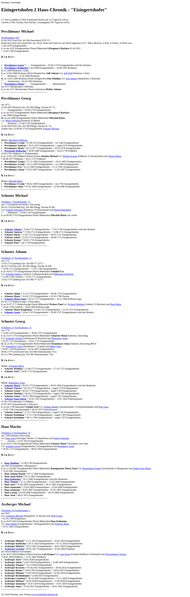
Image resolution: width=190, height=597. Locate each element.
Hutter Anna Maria (142, 468)
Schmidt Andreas (13, 274)
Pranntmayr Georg (14, 346)
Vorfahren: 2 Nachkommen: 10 (15, 433)
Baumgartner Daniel (92, 468)
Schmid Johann (50, 407)
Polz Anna (103, 407)
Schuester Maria (16, 366)
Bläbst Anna (55, 346)
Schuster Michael (51, 128)
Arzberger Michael (14, 516)
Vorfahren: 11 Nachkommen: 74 (16, 258)
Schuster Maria (62, 524)
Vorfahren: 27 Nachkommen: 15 (16, 327)
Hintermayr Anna (59, 338)
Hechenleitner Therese (115, 554)
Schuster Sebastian (14, 210)
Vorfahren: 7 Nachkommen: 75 (15, 202)
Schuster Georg (13, 446)
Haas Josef (10, 438)
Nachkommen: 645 (10, 37)
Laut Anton (65, 554)
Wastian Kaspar (70, 156)
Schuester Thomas (14, 338)
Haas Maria (115, 304)
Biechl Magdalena (62, 210)
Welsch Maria (114, 156)
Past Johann (71, 78)
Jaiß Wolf (68, 73)
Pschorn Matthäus (76, 304)
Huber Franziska (61, 438)
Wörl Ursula (56, 516)
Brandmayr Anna (17, 383)
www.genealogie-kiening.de (44, 594)
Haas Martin (11, 524)
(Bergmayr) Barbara (18, 140)
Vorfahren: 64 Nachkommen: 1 (15, 510)
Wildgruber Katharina (63, 274)
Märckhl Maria (16, 181)
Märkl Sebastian (13, 120)
